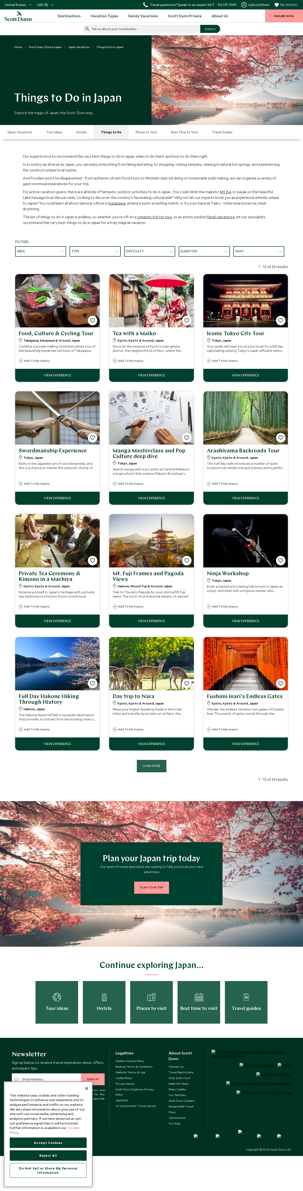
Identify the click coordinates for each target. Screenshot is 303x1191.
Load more (151, 765)
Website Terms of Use (130, 1072)
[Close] (86, 1088)
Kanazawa (116, 203)
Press (172, 1112)
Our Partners (177, 1095)
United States (15, 5)
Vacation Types (104, 15)
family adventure (221, 216)
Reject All (48, 1155)
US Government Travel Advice (136, 1106)
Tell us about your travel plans (114, 29)
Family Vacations (143, 15)
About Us (220, 15)
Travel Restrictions (181, 1072)
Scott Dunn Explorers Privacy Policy (135, 1091)
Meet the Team (179, 1083)
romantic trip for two (154, 216)
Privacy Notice (125, 1083)
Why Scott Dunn (180, 1078)
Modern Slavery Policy (130, 1061)
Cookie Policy (124, 1078)
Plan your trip (151, 887)
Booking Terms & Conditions (134, 1066)
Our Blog (174, 1123)
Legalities (122, 1100)
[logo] (19, 15)
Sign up (92, 1079)
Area (21, 251)
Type (75, 251)
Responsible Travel (181, 1106)
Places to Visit (146, 132)
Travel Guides (222, 132)
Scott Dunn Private (185, 15)
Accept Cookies (48, 1143)
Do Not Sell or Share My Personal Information (48, 1170)
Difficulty (135, 251)
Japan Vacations (19, 132)
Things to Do (111, 132)
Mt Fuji (225, 191)
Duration (188, 251)
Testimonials (177, 1118)
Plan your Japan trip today (151, 859)
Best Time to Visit (184, 132)
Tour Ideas (54, 132)
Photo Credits (177, 1089)
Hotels (81, 132)
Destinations (69, 15)
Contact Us (176, 1066)
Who (239, 251)
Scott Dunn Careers (182, 1100)
